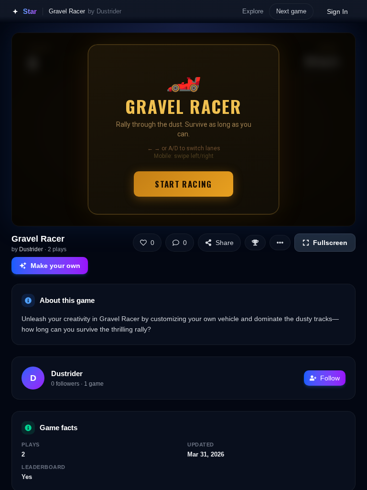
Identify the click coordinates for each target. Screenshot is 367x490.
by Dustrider (104, 11)
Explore (252, 11)
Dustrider (31, 249)
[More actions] (280, 242)
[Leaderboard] (255, 242)
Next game (291, 11)
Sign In (337, 11)
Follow (330, 378)
